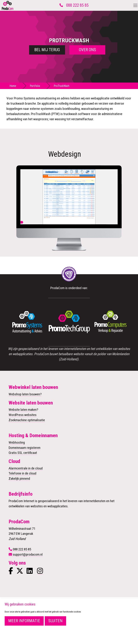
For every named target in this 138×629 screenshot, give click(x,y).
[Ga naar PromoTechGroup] (69, 322)
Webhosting (17, 442)
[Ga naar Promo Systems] (27, 322)
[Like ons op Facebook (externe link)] (11, 572)
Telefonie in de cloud (22, 473)
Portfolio (35, 86)
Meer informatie (24, 620)
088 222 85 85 (77, 5)
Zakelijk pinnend (19, 478)
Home (13, 86)
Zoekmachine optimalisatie (27, 420)
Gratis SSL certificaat (23, 453)
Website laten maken (23, 410)
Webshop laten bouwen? (25, 394)
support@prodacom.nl (28, 554)
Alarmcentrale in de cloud (26, 468)
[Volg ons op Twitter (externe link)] (19, 572)
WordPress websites (22, 415)
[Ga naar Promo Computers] (111, 322)
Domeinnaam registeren (24, 448)
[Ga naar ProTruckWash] (69, 196)
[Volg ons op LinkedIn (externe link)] (30, 572)
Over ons (87, 49)
